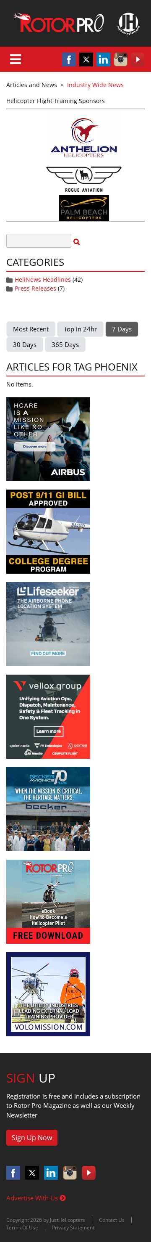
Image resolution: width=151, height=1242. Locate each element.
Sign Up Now (32, 1137)
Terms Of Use (22, 1227)
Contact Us (112, 1219)
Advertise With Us (33, 1198)
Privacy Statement (73, 1227)
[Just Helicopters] (75, 23)
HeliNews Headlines (43, 279)
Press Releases (35, 288)
